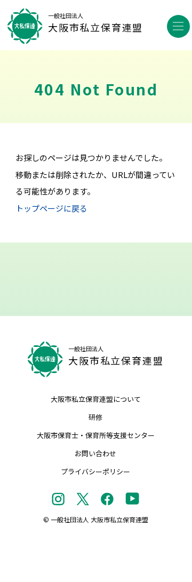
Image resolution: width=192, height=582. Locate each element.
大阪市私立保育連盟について (96, 399)
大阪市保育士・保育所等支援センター (96, 435)
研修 (95, 417)
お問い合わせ (95, 453)
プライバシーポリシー (95, 471)
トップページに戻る (51, 208)
